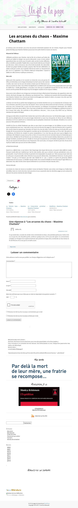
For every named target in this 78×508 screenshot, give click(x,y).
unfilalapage (14, 495)
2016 (9, 457)
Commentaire (10, 261)
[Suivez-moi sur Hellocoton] (14, 493)
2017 (9, 455)
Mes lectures (22, 27)
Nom (8, 281)
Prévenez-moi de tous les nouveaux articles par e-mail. (23, 316)
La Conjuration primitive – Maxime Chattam (37, 207)
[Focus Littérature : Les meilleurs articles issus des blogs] (13, 490)
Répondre (13, 247)
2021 (9, 449)
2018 (9, 453)
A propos (41, 27)
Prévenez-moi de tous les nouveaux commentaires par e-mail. (25, 312)
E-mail (8, 286)
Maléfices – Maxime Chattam (58, 206)
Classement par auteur (13, 436)
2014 (9, 461)
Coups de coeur (11, 434)
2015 (9, 459)
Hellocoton (21, 495)
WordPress (46, 503)
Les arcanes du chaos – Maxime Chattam (38, 39)
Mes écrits (32, 27)
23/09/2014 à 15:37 (62, 231)
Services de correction (54, 27)
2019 (9, 451)
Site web (8, 290)
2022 (9, 447)
